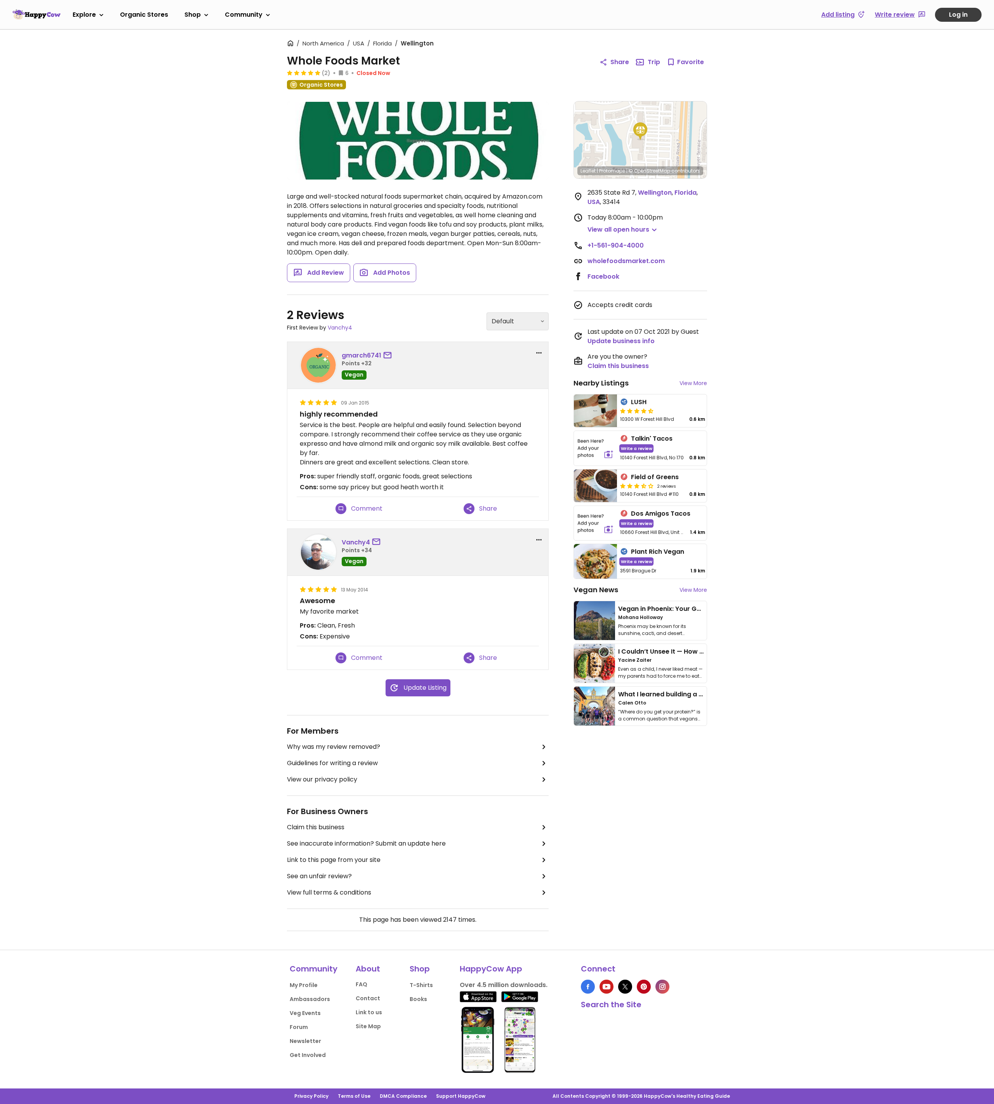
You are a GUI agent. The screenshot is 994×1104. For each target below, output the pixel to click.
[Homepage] (36, 14)
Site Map (368, 1026)
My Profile (304, 985)
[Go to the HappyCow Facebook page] (588, 987)
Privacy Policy (311, 1096)
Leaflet (588, 170)
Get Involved (308, 1055)
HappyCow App (491, 968)
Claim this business (315, 827)
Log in (958, 14)
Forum (299, 1027)
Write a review (636, 448)
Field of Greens (655, 477)
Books (418, 999)
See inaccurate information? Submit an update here (366, 843)
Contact (368, 998)
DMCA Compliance (403, 1096)
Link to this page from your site (334, 859)
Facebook (603, 276)
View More (693, 383)
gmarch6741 (361, 355)
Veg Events (305, 1013)
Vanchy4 (340, 327)
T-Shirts (421, 985)
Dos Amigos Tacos (660, 513)
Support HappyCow (460, 1096)
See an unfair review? (319, 876)
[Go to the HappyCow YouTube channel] (606, 987)
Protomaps (612, 170)
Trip (654, 62)
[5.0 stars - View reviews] (303, 72)
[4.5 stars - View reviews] (636, 410)
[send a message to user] (389, 355)
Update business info (621, 341)
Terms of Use (354, 1096)
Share (619, 62)
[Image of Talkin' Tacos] (595, 448)
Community (243, 14)
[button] (640, 131)
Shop (192, 14)
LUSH (638, 402)
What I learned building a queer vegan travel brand (699, 694)
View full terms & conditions (329, 892)
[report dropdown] (539, 353)
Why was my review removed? (333, 746)
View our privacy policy (322, 779)
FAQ (361, 984)
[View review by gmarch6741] (318, 365)
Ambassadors (310, 999)
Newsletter (305, 1041)
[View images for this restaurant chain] (418, 141)
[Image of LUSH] (595, 410)
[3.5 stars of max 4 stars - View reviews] (636, 485)
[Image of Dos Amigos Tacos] (595, 523)
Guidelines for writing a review (332, 763)
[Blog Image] (594, 620)
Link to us (369, 1012)
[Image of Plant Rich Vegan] (595, 561)
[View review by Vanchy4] (318, 552)
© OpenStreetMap (649, 170)
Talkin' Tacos (652, 438)
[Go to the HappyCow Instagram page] (662, 987)
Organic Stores (144, 14)
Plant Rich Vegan (657, 551)
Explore (84, 14)
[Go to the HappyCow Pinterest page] (644, 987)
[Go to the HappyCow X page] (625, 987)
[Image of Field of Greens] (595, 485)
